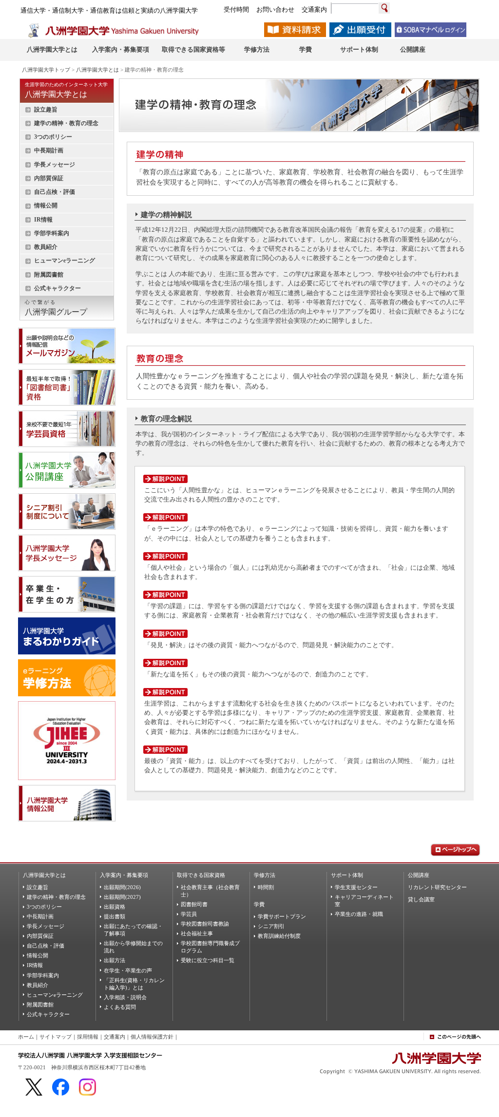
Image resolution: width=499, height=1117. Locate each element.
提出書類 (114, 916)
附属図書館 (48, 275)
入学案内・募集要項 (124, 875)
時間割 (266, 887)
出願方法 (114, 960)
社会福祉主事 (197, 933)
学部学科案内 (51, 233)
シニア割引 (271, 926)
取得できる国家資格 (201, 875)
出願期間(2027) (122, 897)
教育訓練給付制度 (279, 936)
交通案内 (114, 1037)
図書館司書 (194, 904)
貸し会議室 (421, 899)
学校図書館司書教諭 (205, 924)
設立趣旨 (46, 109)
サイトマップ (55, 1037)
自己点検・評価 (54, 192)
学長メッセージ (54, 165)
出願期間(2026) (122, 887)
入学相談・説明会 (125, 997)
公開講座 (418, 875)
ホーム (26, 1037)
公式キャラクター (57, 288)
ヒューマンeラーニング (64, 260)
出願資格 (114, 907)
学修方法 (264, 875)
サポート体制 (347, 875)
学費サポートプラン (282, 916)
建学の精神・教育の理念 (66, 123)
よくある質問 (120, 1007)
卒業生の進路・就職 (359, 914)
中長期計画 (48, 150)
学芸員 (189, 914)
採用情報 (87, 1037)
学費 (259, 904)
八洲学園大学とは (97, 70)
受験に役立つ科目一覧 (207, 960)
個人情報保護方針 (152, 1037)
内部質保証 (48, 178)
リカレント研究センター (437, 887)
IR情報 (43, 220)
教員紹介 (46, 247)
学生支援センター (356, 887)
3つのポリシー (53, 137)
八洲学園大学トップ (46, 70)
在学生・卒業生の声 (128, 970)
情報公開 (46, 205)
